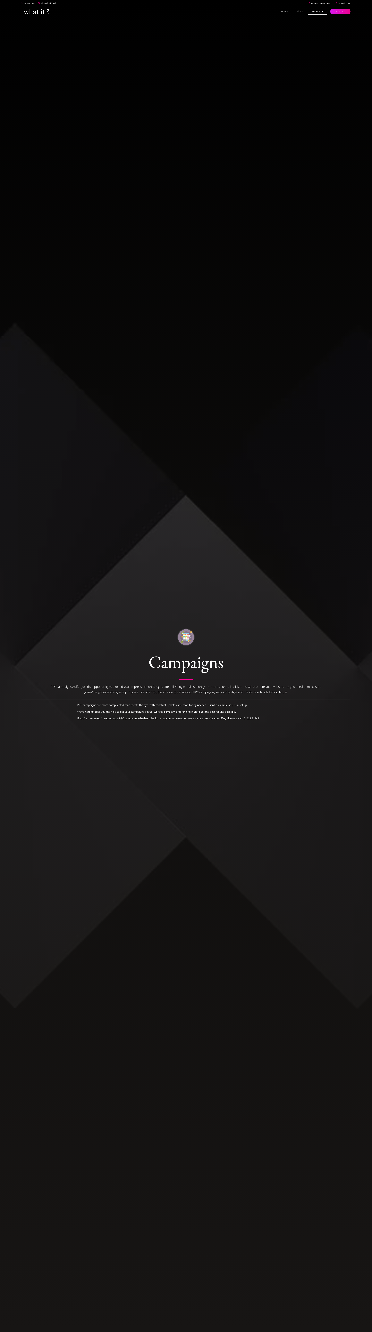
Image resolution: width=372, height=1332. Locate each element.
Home (284, 11)
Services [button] (317, 11)
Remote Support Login (320, 3)
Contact (340, 11)
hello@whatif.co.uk (48, 3)
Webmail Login (343, 3)
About (300, 11)
